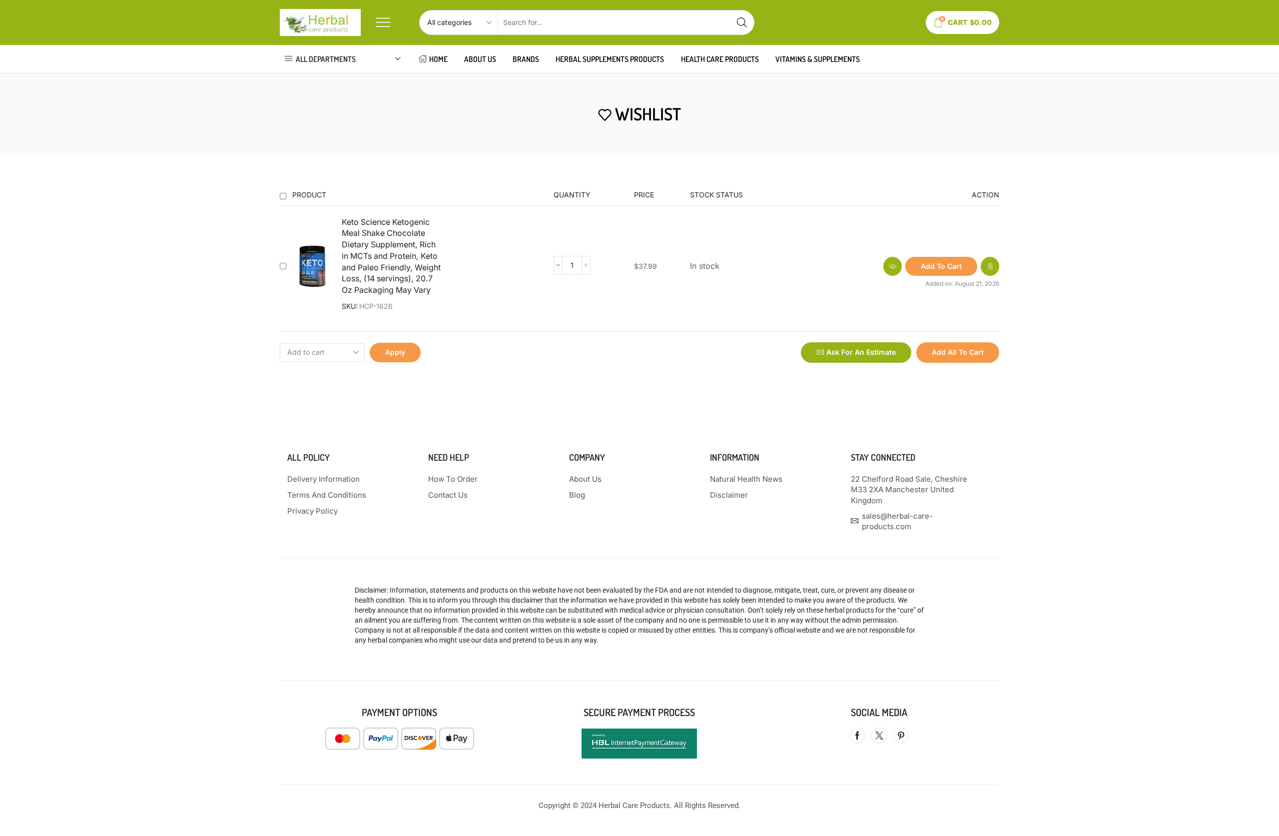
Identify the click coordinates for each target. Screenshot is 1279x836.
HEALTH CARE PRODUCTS (720, 59)
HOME (438, 59)
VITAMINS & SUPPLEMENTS (817, 59)
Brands (526, 59)
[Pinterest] (901, 736)
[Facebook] (857, 736)
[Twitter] (879, 736)
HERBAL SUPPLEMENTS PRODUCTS (610, 59)
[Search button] (742, 22)
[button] (941, 266)
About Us (480, 59)
